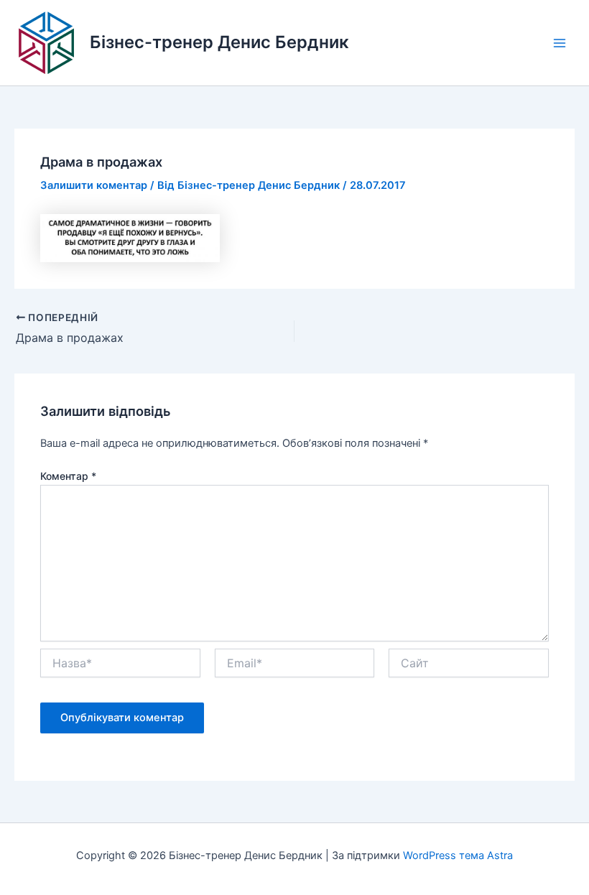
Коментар (68, 476)
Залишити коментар (93, 185)
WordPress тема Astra (458, 855)
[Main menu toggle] (559, 43)
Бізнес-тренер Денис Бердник (219, 42)
